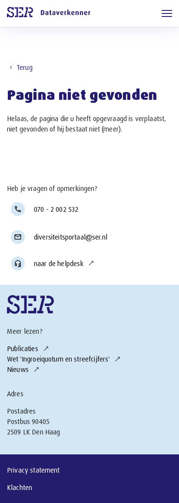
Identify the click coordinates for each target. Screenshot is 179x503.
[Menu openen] (167, 13)
